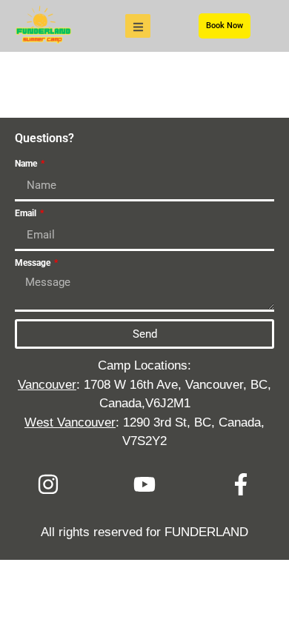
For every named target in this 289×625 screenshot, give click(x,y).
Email (27, 213)
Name (27, 164)
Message (34, 263)
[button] (137, 26)
